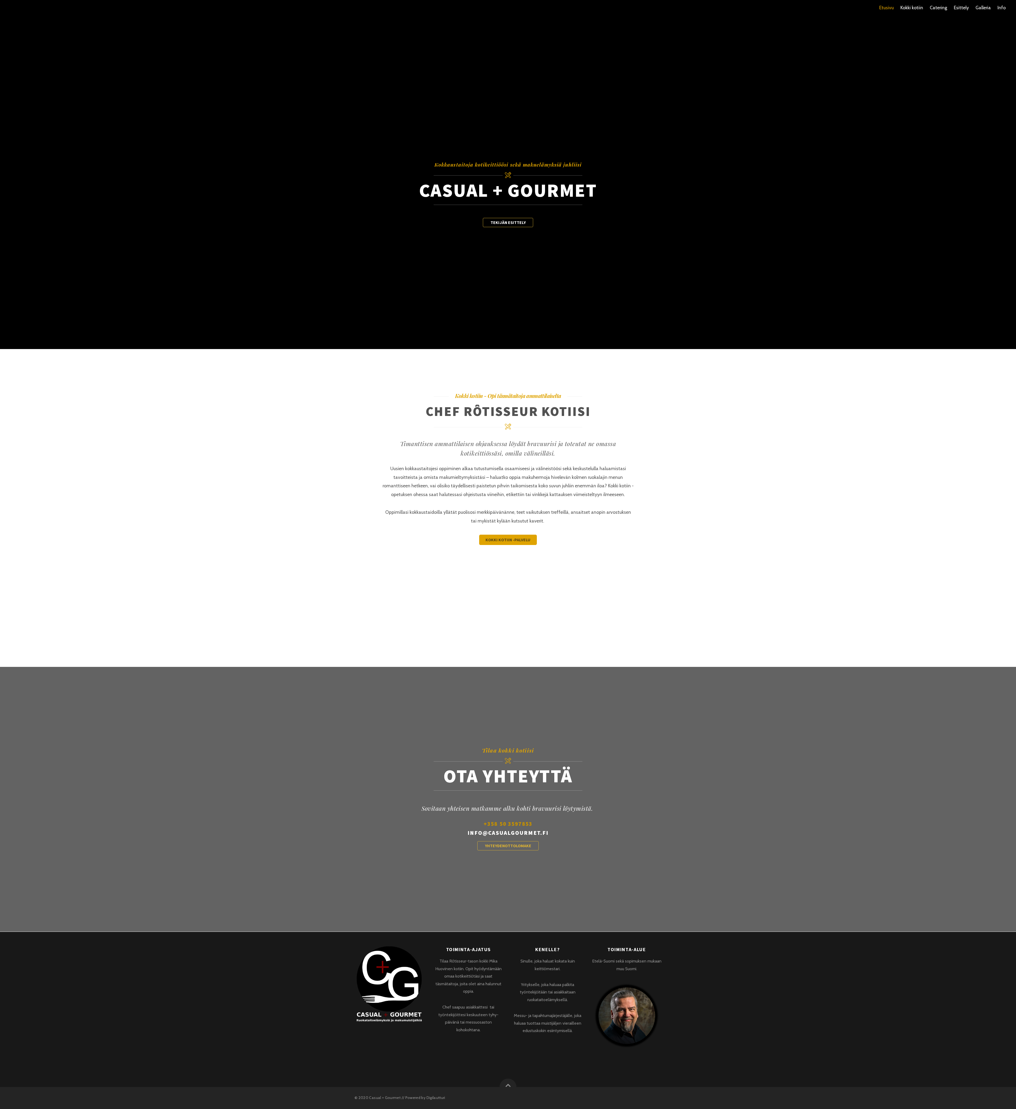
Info (1001, 7)
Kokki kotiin (911, 7)
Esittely (961, 7)
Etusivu (886, 7)
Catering (938, 7)
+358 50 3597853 (508, 823)
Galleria (983, 7)
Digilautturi (436, 1097)
